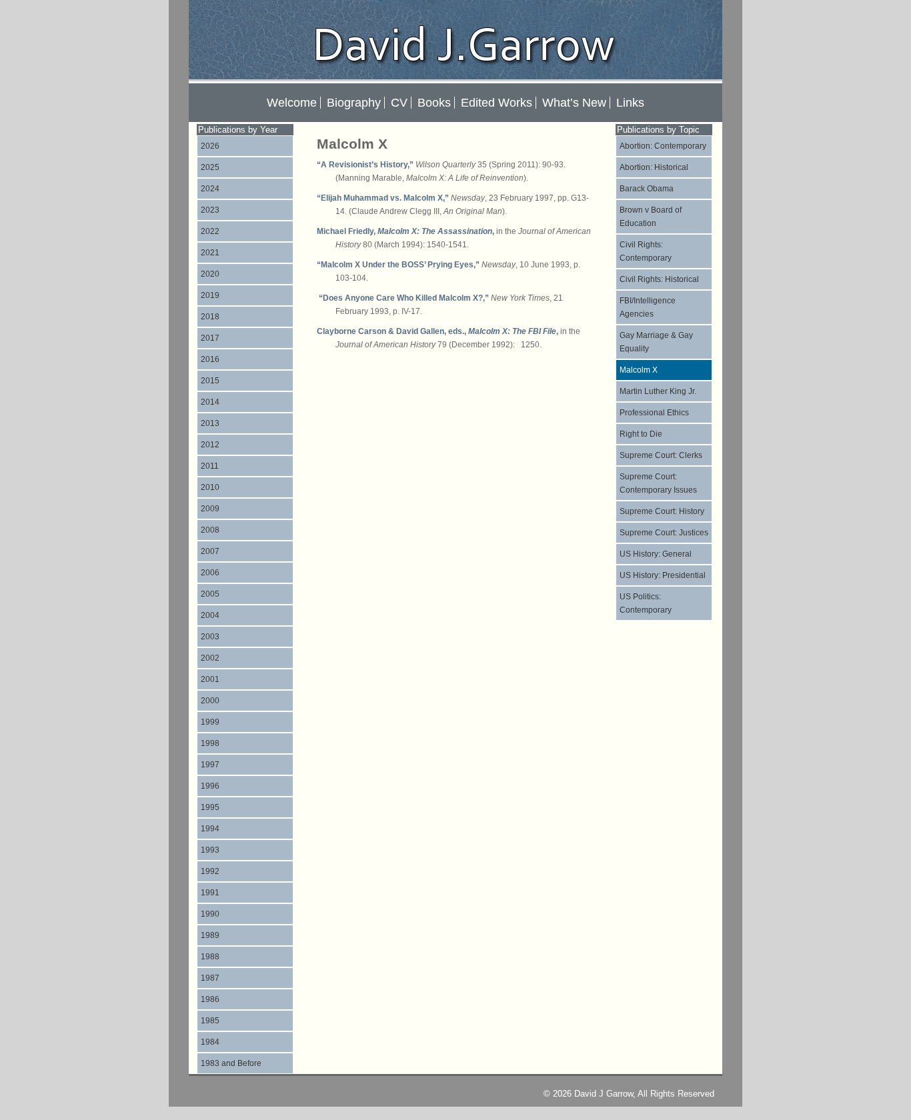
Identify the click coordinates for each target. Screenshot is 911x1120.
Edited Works (496, 102)
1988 (210, 956)
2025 (210, 167)
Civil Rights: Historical (659, 279)
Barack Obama (647, 188)
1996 (210, 786)
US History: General (656, 554)
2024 (210, 188)
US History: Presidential (663, 575)
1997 (210, 764)
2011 (210, 466)
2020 (210, 274)
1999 (210, 722)
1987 (210, 978)
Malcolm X (639, 370)
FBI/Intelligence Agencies (648, 307)
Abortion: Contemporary (663, 146)
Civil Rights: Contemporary (646, 251)
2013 (210, 423)
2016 (210, 359)
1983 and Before (231, 1063)
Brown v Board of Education (651, 216)
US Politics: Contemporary (646, 603)
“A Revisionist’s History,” (365, 164)
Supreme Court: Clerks (661, 455)
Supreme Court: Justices (664, 532)
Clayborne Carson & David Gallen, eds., (429, 331)
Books (434, 102)
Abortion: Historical (654, 167)
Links (630, 102)
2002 (210, 658)
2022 (210, 231)
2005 (210, 594)
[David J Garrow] (455, 75)
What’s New (574, 102)
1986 (210, 999)
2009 (210, 508)
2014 (210, 402)
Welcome (292, 102)
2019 (210, 295)
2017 (210, 338)
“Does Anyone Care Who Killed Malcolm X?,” (403, 298)
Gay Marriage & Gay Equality (656, 342)
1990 (210, 914)
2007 (210, 551)
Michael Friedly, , (405, 231)
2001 (210, 679)
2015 (210, 380)
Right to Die (641, 434)
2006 (210, 572)
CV (399, 102)
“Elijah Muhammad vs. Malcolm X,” (383, 198)
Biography (354, 102)
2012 (210, 444)
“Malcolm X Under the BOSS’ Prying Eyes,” (398, 264)
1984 (210, 1042)
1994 (210, 828)
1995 (210, 807)
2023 (210, 210)
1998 (210, 743)
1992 (210, 871)
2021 (210, 252)
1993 (210, 850)
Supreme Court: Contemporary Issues (658, 483)
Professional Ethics (654, 412)
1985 (210, 1020)
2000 (210, 700)
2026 (210, 146)
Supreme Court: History (662, 511)
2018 (210, 316)
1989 (210, 935)
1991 (210, 892)
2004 (210, 615)
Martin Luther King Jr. (658, 391)
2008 (210, 530)
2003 (210, 636)
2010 (210, 487)
